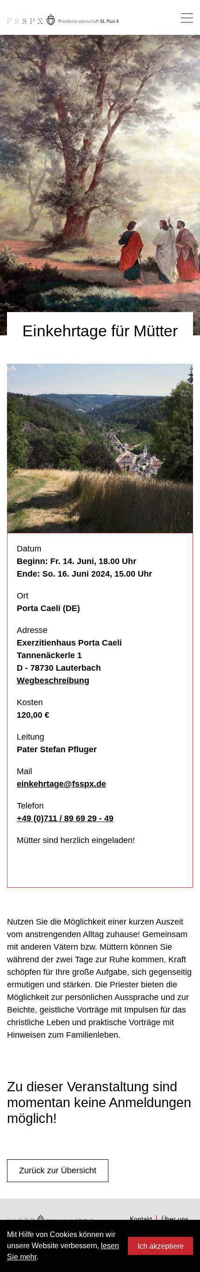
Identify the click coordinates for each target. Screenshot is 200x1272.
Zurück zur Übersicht (57, 1170)
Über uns (174, 1219)
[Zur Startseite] (63, 19)
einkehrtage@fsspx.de (61, 784)
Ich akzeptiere (161, 1246)
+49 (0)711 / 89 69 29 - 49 (65, 818)
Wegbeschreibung (53, 680)
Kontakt (141, 1219)
